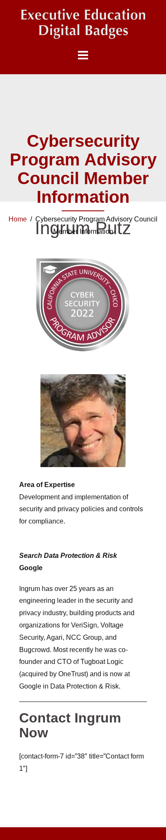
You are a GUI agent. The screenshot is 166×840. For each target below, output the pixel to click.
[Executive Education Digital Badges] (83, 24)
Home (18, 219)
